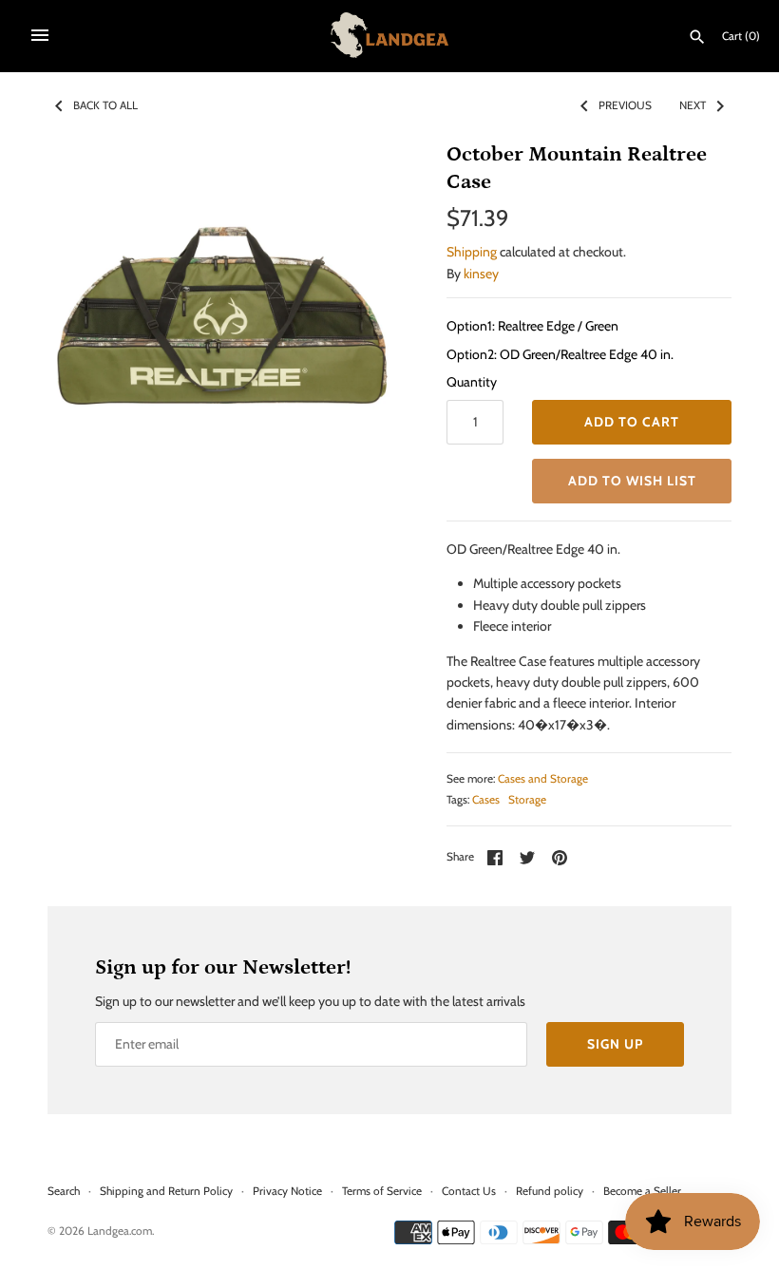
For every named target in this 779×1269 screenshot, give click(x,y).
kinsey (481, 273)
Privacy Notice (287, 1191)
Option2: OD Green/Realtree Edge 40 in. (560, 354)
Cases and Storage (543, 779)
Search (64, 1191)
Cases (486, 799)
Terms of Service (382, 1191)
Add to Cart (631, 421)
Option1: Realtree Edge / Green (532, 325)
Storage (527, 799)
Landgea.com (119, 1231)
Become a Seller (642, 1191)
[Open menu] (40, 35)
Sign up (615, 1043)
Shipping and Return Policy (166, 1191)
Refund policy (549, 1191)
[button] (632, 481)
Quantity (471, 381)
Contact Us (469, 1191)
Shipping (471, 251)
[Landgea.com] (390, 35)
